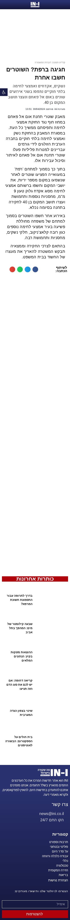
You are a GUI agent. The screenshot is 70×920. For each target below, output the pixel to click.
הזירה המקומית (58, 870)
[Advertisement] (35, 426)
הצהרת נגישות (58, 880)
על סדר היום (60, 851)
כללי (65, 860)
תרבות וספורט (58, 842)
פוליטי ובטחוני (59, 846)
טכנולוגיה (62, 865)
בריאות (63, 875)
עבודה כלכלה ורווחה (55, 856)
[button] (35, 269)
